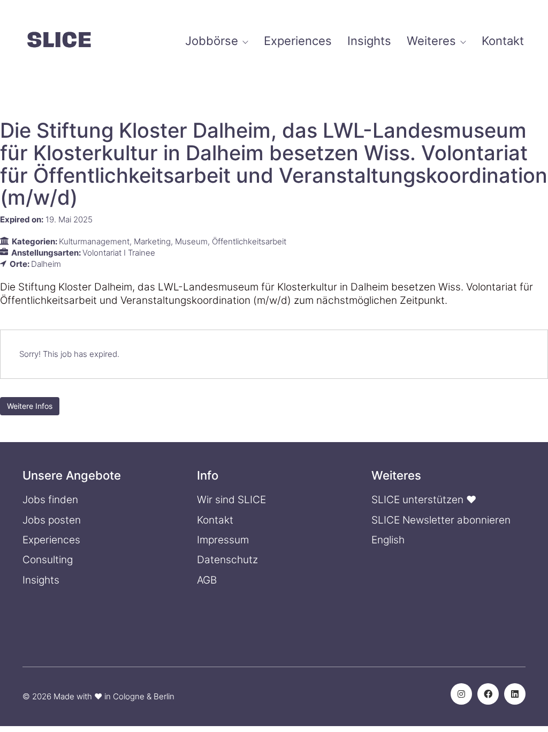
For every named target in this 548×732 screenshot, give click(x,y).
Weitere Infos (29, 405)
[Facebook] (488, 694)
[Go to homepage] (59, 41)
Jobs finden (50, 500)
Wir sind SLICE (231, 500)
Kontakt (215, 520)
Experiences (51, 540)
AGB (207, 580)
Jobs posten (51, 520)
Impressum (223, 540)
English (388, 540)
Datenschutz (227, 560)
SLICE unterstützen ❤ (423, 500)
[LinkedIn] (515, 694)
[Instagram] (461, 694)
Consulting (47, 560)
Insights (40, 580)
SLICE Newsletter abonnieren (441, 520)
